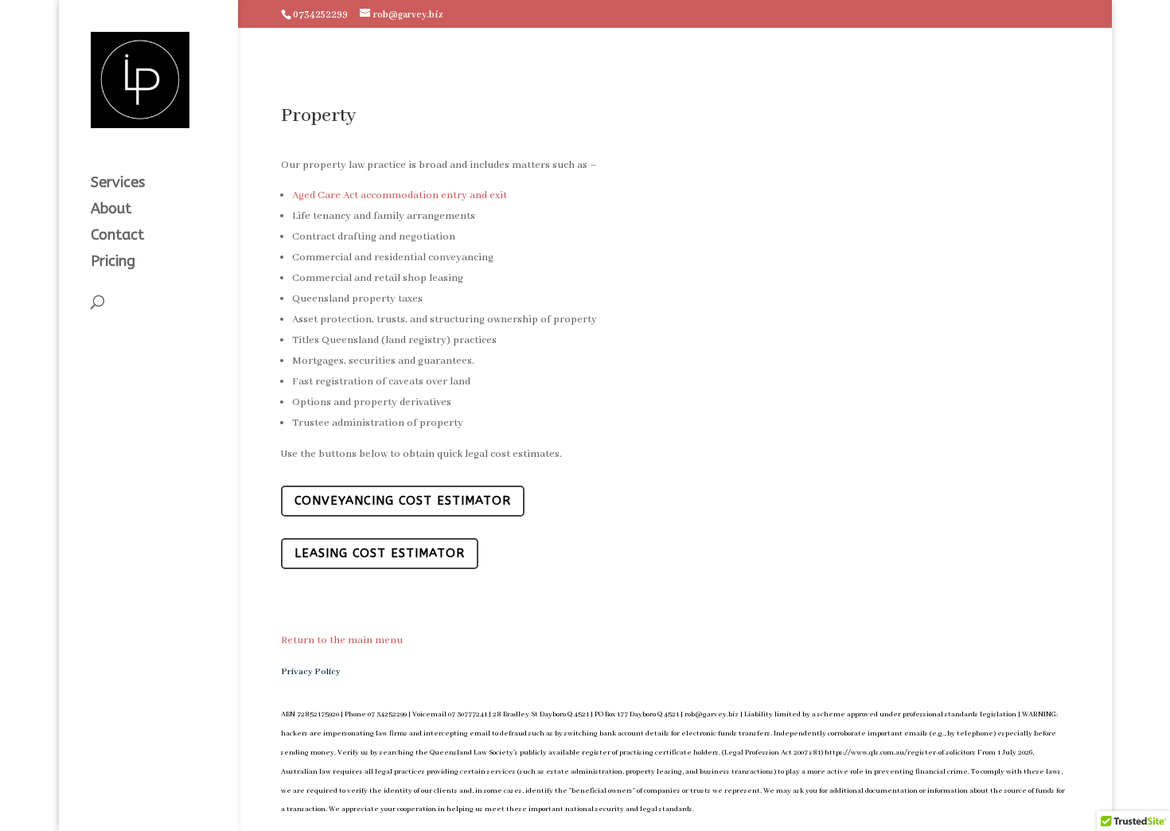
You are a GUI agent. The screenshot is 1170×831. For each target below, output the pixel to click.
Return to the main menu (342, 640)
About (111, 210)
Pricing (113, 263)
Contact (117, 236)
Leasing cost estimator (379, 553)
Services (118, 184)
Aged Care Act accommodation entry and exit (399, 195)
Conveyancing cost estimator (402, 501)
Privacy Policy (311, 671)
